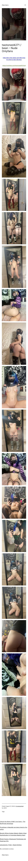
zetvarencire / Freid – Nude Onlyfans (11, 845)
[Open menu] (25, 5)
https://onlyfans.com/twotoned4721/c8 (14, 65)
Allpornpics (5, 5)
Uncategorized (19, 806)
